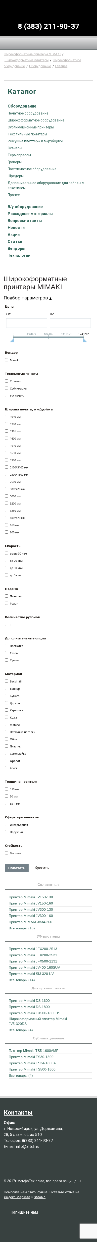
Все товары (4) (21, 1030)
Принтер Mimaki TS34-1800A (32, 1063)
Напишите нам (24, 1212)
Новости (16, 227)
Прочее (14, 195)
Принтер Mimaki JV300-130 (31, 909)
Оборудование (40, 66)
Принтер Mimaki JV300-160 (31, 916)
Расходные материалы (30, 213)
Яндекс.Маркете (17, 1197)
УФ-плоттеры (48, 936)
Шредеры (16, 176)
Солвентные (48, 885)
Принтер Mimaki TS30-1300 (31, 1057)
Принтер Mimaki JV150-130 (31, 897)
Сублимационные (48, 1038)
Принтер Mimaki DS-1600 (29, 1001)
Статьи (15, 241)
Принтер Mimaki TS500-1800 (32, 1069)
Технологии (19, 255)
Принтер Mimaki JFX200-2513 (33, 949)
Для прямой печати (48, 988)
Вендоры (16, 248)
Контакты (18, 1112)
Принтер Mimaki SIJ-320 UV (31, 974)
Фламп (40, 1197)
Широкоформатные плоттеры (26, 60)
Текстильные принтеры (27, 134)
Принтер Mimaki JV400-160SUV (34, 967)
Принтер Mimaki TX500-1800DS (34, 1013)
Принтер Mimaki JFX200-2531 (33, 955)
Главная (61, 66)
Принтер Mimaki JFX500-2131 (33, 961)
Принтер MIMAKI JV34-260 (30, 922)
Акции (14, 234)
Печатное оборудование (28, 113)
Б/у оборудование (25, 206)
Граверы (15, 162)
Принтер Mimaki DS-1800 (29, 1007)
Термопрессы (19, 155)
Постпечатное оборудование (32, 169)
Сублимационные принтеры (31, 127)
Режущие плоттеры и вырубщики (35, 141)
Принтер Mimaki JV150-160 (31, 903)
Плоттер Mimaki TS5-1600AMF (33, 1051)
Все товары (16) (22, 928)
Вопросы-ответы (25, 220)
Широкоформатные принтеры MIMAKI (32, 54)
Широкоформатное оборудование (36, 120)
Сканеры (15, 148)
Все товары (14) (22, 980)
